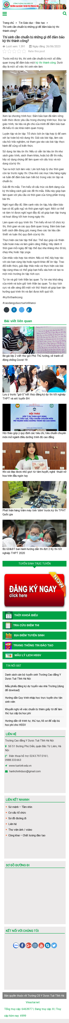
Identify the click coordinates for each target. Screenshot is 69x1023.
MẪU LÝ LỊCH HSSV (28, 655)
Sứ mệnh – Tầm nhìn (20, 807)
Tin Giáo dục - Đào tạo (32, 22)
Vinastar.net (33, 1002)
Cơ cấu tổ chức (17, 812)
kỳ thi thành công (46, 62)
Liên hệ (12, 824)
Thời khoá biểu (26, 615)
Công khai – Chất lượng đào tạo (26, 835)
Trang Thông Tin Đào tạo (33, 645)
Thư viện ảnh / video (20, 829)
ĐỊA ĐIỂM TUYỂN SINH (29, 635)
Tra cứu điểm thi (26, 625)
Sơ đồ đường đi (17, 818)
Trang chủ (8, 22)
